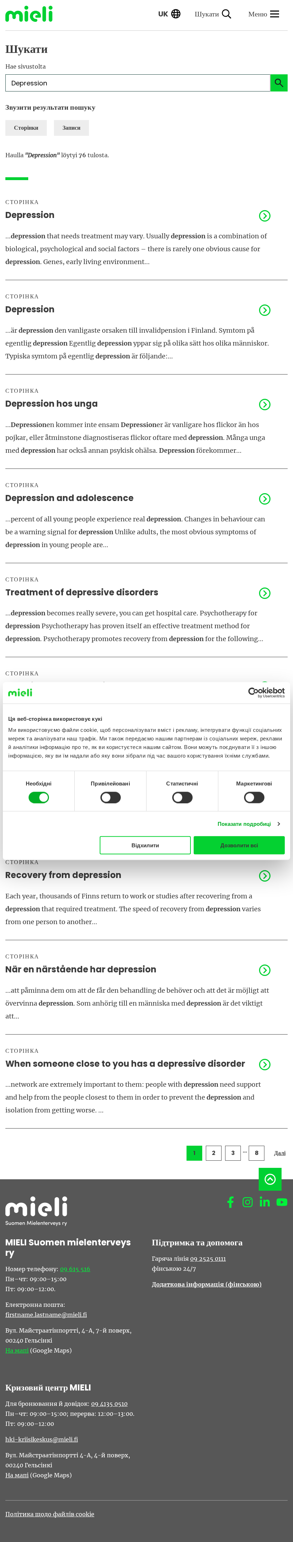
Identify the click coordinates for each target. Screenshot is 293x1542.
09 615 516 (75, 1269)
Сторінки (26, 128)
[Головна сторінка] (34, 14)
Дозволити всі (239, 845)
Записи (71, 128)
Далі (279, 1153)
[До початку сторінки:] (270, 1179)
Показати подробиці (244, 823)
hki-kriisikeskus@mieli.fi (41, 1439)
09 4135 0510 (109, 1403)
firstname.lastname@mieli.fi (46, 1314)
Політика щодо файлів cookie (49, 1514)
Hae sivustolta (25, 66)
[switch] (110, 797)
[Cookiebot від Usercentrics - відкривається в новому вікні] (253, 692)
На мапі (17, 1350)
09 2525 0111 (208, 1258)
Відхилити (145, 845)
